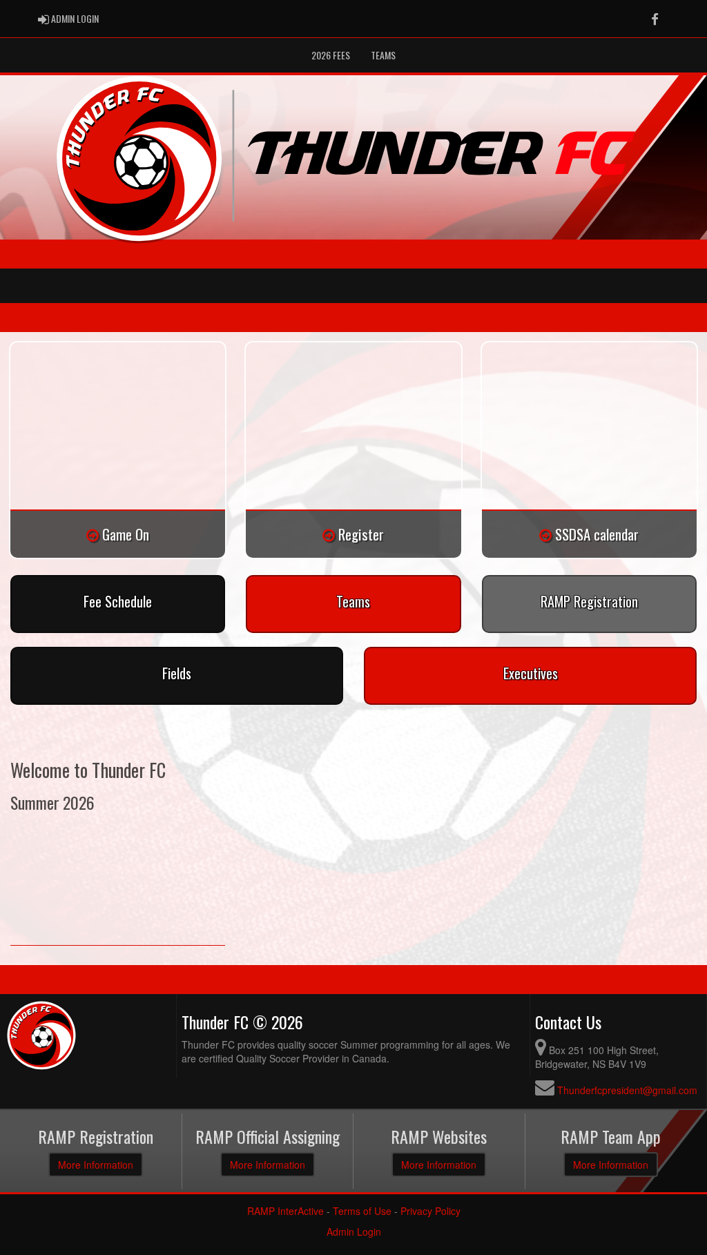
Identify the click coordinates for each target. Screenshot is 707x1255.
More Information (95, 1164)
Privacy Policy (430, 1211)
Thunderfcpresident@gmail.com (627, 1090)
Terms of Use (362, 1211)
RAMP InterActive (285, 1211)
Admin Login (354, 1231)
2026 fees (330, 55)
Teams (383, 55)
